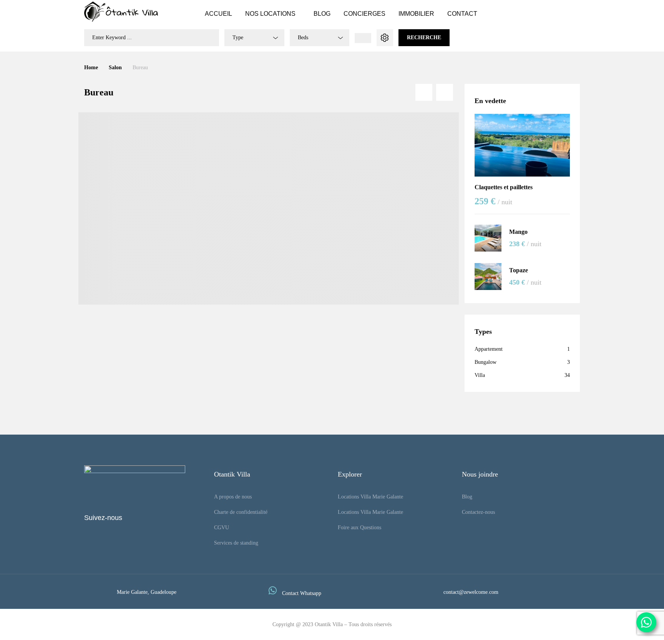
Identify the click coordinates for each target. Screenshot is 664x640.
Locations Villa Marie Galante (370, 497)
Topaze (518, 270)
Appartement (489, 349)
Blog (467, 497)
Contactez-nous (478, 512)
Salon (115, 67)
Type (237, 37)
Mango (518, 231)
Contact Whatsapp (301, 593)
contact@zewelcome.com (470, 592)
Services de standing (236, 543)
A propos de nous (233, 497)
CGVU (221, 527)
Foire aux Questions (359, 527)
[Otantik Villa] (121, 12)
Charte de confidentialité (240, 512)
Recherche (424, 37)
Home (91, 67)
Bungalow (485, 362)
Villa (480, 375)
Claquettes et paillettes (504, 187)
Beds (303, 37)
